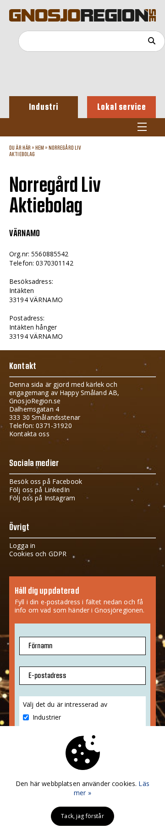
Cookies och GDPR (37, 553)
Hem (39, 148)
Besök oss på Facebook (45, 481)
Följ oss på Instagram (42, 497)
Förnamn (40, 646)
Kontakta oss (29, 433)
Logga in (22, 545)
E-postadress (47, 675)
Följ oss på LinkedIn (39, 489)
